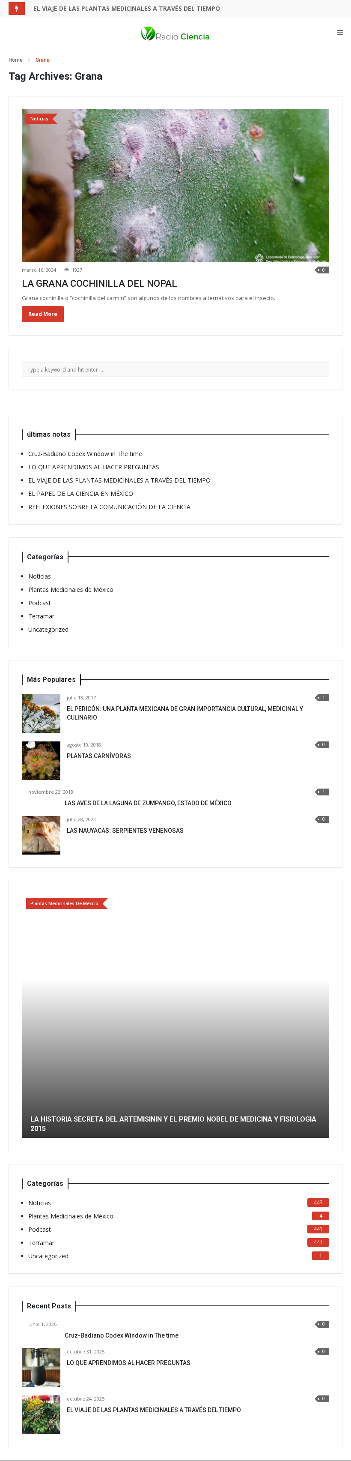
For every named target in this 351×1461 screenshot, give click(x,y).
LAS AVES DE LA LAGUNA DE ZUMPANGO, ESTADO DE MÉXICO (148, 803)
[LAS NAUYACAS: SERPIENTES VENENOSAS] (41, 835)
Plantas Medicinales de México (70, 589)
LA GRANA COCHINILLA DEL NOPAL (99, 283)
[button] (28, 1015)
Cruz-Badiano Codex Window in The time (85, 454)
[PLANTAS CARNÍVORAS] (41, 760)
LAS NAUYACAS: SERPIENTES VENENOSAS (125, 830)
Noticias (39, 576)
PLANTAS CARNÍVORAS (99, 756)
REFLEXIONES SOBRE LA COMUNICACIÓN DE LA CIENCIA (109, 507)
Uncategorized (48, 629)
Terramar (41, 616)
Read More (42, 314)
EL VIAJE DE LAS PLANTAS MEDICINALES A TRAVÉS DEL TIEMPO (119, 480)
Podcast (39, 603)
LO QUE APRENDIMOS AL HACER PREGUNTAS (93, 467)
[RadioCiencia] (175, 32)
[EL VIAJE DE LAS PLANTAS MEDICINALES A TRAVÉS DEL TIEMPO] (41, 1414)
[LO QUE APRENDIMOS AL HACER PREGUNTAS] (41, 1367)
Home (16, 60)
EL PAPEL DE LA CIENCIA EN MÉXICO (86, 8)
